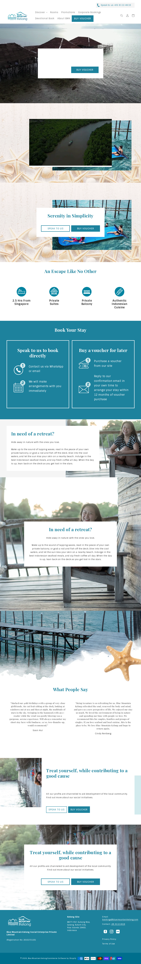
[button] (41, 12)
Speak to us (56, 69)
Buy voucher (84, 69)
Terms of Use (108, 944)
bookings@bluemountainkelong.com (120, 919)
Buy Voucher (82, 18)
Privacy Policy (109, 939)
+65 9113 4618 (118, 924)
